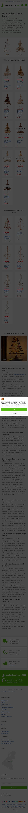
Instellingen (14, 413)
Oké (14, 409)
